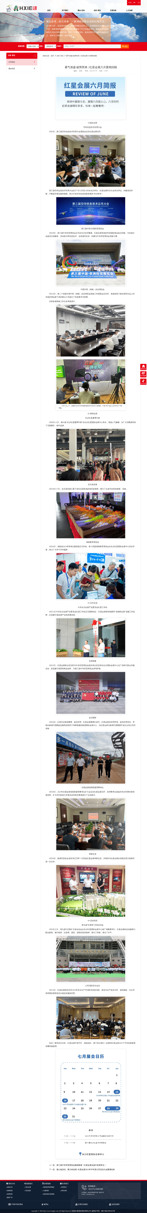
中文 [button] (130, 2)
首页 (49, 10)
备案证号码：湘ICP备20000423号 (103, 1211)
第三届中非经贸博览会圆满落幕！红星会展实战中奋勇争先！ (81, 1165)
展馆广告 (10, 1197)
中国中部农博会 (17, 1204)
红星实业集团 (83, 1204)
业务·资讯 (97, 10)
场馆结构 (10, 1190)
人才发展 (129, 10)
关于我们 (65, 10)
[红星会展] (21, 8)
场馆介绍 (10, 1187)
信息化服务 (115, 1204)
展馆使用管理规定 (48, 1187)
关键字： (60, 46)
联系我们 (64, 1187)
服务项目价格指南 (48, 1194)
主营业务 (113, 10)
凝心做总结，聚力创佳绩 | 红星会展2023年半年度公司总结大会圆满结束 (86, 1169)
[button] (11, 21)
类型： (41, 46)
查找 (125, 46)
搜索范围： (22, 46)
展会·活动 (81, 10)
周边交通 (28, 1187)
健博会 (45, 1204)
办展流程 (46, 1190)
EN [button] (139, 2)
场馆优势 (10, 1194)
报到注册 (64, 1190)
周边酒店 (28, 1190)
